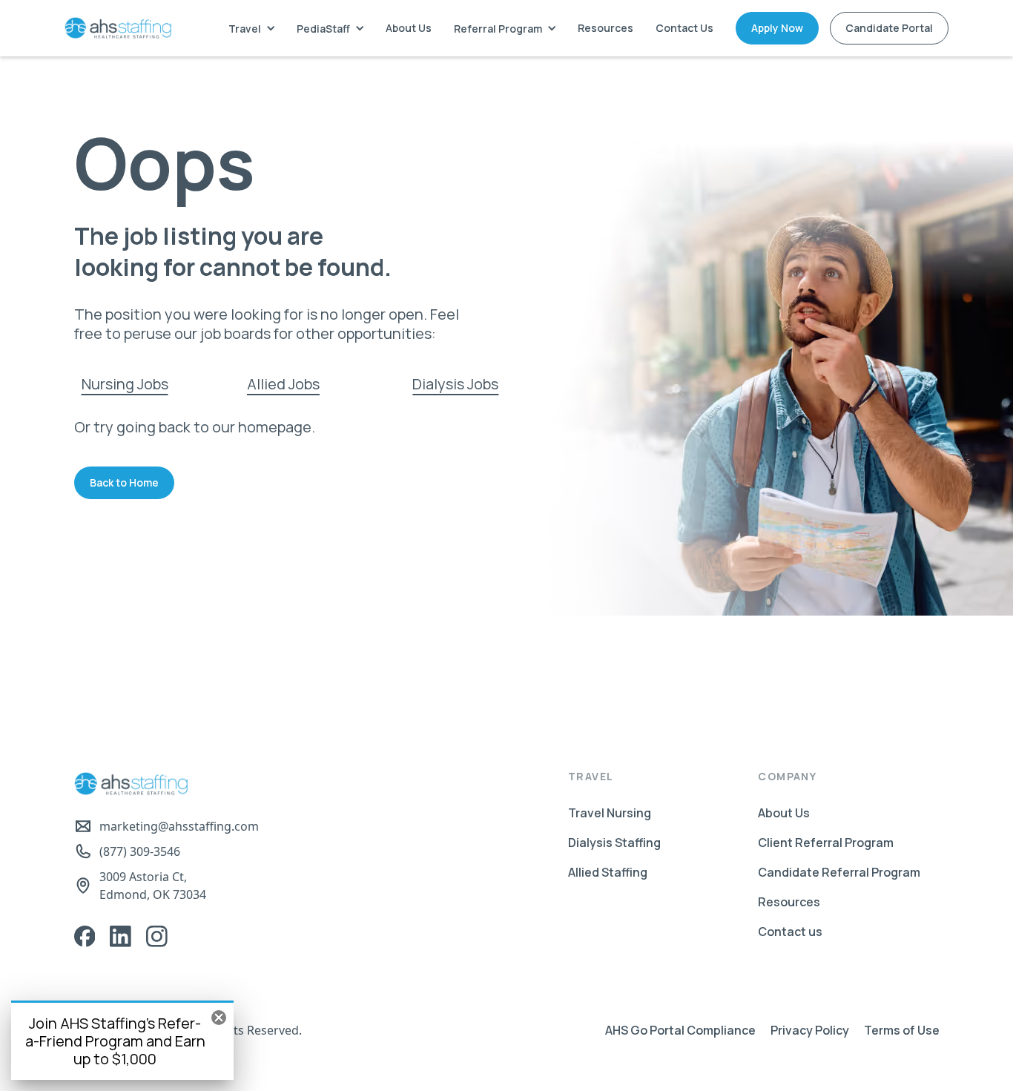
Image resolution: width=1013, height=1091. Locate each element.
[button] (251, 28)
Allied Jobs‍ (283, 384)
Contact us (790, 931)
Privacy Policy (810, 1030)
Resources (605, 28)
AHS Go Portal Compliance (680, 1030)
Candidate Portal (889, 28)
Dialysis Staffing (614, 842)
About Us (409, 28)
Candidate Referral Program (839, 872)
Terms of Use (902, 1030)
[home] (118, 28)
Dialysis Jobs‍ (455, 384)
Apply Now (777, 28)
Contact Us (684, 28)
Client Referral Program (826, 842)
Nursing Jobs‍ (125, 384)
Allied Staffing (607, 872)
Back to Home (124, 482)
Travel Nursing (609, 813)
